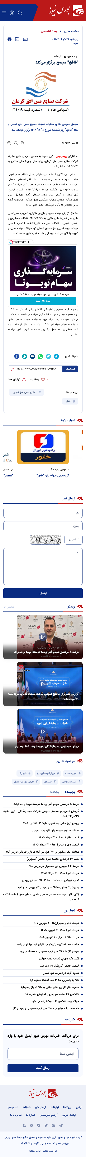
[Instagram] (53, 1125)
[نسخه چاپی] (9, 39)
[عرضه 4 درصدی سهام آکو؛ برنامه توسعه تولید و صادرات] (43, 637)
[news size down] (22, 142)
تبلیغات (55, 1107)
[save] (17, 39)
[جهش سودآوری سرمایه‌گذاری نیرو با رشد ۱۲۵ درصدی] (43, 731)
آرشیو (79, 1107)
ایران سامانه (35, 1151)
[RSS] (24, 1125)
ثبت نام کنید (43, 301)
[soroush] (24, 356)
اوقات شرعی (69, 1115)
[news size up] (9, 142)
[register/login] (11, 12)
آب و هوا (13, 1107)
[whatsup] (40, 356)
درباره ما (30, 1115)
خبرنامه (26, 1107)
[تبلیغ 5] (43, 346)
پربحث (54, 792)
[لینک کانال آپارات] (31, 1125)
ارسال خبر (40, 1107)
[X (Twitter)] (46, 1125)
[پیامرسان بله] (38, 1125)
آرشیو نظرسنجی (48, 1115)
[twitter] (48, 356)
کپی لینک (70, 369)
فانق (68, 401)
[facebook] (16, 356)
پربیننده (70, 792)
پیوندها (67, 1107)
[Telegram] (61, 1125)
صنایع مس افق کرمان (25, 392)
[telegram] (56, 356)
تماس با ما (16, 1115)
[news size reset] (15, 142)
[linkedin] (32, 356)
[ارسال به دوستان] (25, 39)
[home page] (66, 10)
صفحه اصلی (71, 31)
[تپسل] (11, 242)
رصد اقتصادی (49, 31)
